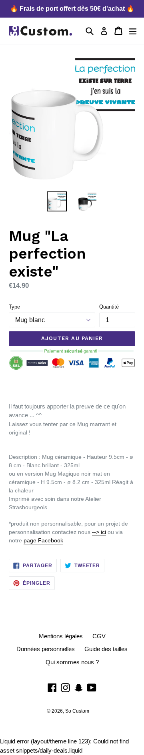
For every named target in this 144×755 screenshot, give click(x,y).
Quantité (109, 307)
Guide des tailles (106, 648)
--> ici (99, 532)
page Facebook (43, 540)
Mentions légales (61, 636)
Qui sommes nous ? (72, 662)
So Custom (77, 711)
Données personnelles (45, 648)
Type (14, 307)
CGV (99, 636)
